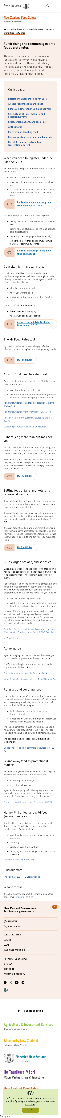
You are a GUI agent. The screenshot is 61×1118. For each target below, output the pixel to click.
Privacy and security (14, 974)
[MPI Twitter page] (11, 983)
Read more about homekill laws (19, 859)
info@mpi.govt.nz (24, 896)
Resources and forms (14, 950)
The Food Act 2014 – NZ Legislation (21, 876)
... (25, 29)
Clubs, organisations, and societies (27, 122)
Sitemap (8, 964)
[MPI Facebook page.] (5, 983)
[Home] (5, 29)
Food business (15, 29)
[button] (6, 990)
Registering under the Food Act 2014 (27, 99)
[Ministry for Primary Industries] (16, 6)
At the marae (15, 127)
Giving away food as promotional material (30, 137)
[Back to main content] (54, 907)
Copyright (9, 969)
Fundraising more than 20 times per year (29, 109)
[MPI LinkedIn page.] (22, 983)
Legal (6, 945)
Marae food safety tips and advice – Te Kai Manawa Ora (30, 679)
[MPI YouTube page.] (17, 983)
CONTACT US (14, 927)
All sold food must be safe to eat (25, 104)
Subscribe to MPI (12, 935)
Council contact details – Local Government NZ (33, 324)
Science (7, 940)
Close (30, 1110)
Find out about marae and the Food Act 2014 (25, 673)
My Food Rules (24, 360)
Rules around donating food (23, 132)
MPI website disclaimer (15, 959)
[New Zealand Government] (30, 910)
